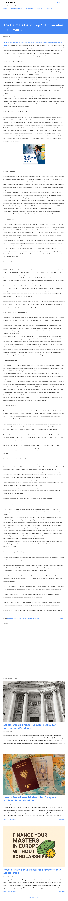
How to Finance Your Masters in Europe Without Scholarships (32, 871)
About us (39, 8)
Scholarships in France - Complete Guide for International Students (29, 726)
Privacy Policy (29, 8)
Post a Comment (12, 747)
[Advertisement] (24, 15)
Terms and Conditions (16, 8)
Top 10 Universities (27, 618)
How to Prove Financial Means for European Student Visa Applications (29, 799)
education (10, 618)
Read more (62, 747)
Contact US (49, 8)
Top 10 (20, 618)
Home (5, 8)
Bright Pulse (9, 2)
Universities (36, 618)
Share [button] (61, 618)
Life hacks (15, 618)
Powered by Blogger (35, 897)
